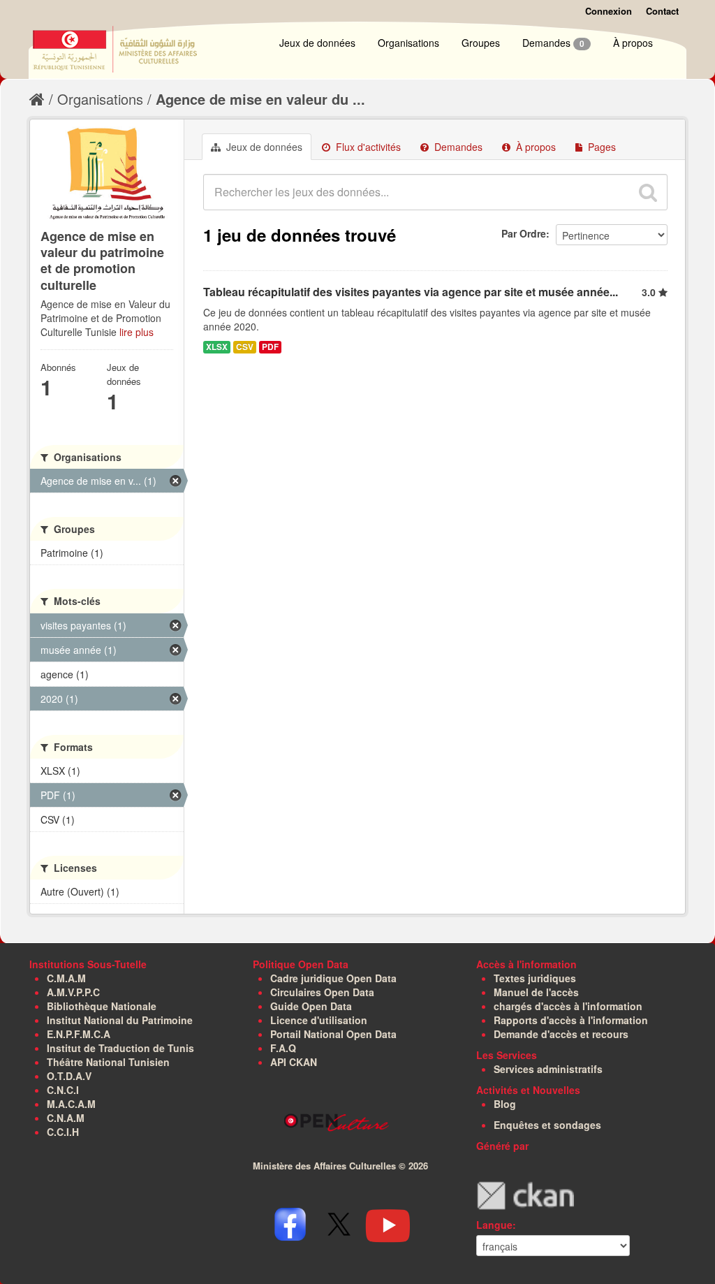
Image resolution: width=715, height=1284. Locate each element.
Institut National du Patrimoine (120, 1020)
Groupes (481, 43)
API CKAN (293, 1062)
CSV (244, 347)
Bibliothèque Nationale (101, 1006)
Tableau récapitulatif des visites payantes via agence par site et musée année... (410, 292)
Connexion (608, 10)
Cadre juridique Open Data (333, 978)
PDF (270, 347)
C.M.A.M (66, 978)
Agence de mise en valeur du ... (260, 99)
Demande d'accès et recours (561, 1034)
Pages (600, 147)
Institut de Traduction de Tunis (120, 1048)
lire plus (136, 332)
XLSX (217, 347)
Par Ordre (523, 233)
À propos (633, 43)
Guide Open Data (311, 1006)
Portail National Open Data (333, 1034)
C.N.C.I (63, 1090)
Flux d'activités (367, 147)
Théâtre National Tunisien (108, 1062)
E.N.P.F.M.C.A (78, 1034)
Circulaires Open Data (322, 992)
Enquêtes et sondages (547, 1125)
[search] (648, 192)
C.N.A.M (65, 1118)
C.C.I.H (63, 1132)
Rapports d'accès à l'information (571, 1020)
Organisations (408, 43)
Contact (662, 10)
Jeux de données (317, 43)
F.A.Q (283, 1048)
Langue (494, 1225)
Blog (505, 1104)
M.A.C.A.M (71, 1104)
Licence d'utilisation (318, 1020)
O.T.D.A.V (69, 1076)
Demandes (553, 43)
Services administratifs (548, 1069)
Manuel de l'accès (536, 992)
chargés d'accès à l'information (568, 1006)
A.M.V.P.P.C (73, 992)
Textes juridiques (535, 978)
